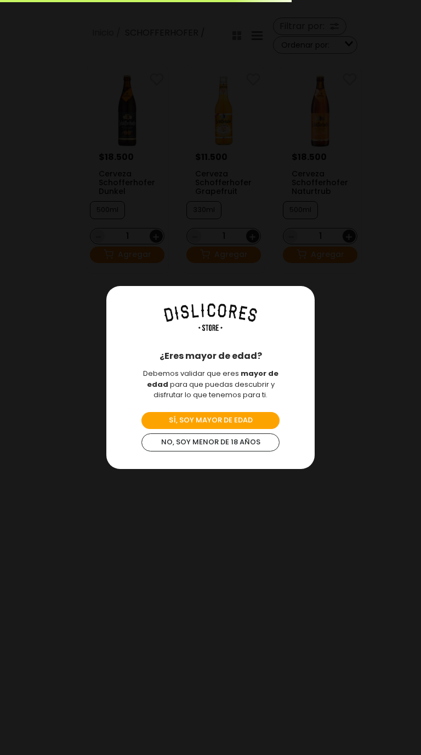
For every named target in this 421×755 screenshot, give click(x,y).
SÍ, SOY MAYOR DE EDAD (211, 420)
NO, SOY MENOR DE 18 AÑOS (210, 442)
